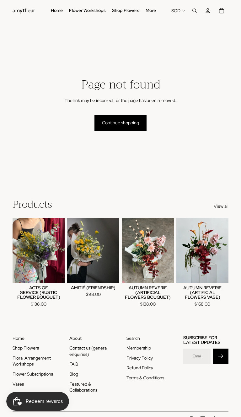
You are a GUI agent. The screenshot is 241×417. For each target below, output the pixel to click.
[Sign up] (220, 356)
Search (133, 338)
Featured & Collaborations (83, 387)
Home (18, 338)
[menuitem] (151, 11)
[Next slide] (60, 250)
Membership (138, 348)
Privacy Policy (139, 358)
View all (221, 206)
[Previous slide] (17, 250)
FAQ (73, 364)
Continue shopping (120, 123)
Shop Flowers (26, 348)
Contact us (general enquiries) (88, 351)
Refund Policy (139, 368)
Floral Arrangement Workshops (32, 361)
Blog (73, 374)
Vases (18, 384)
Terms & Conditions (145, 378)
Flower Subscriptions (33, 374)
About (75, 338)
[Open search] (194, 11)
